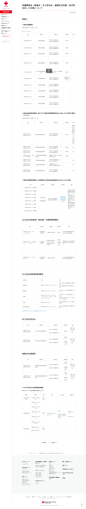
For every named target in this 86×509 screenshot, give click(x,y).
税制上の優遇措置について (26, 480)
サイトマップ (56, 498)
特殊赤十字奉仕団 (38, 475)
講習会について (4, 25)
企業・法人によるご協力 (26, 484)
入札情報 (44, 496)
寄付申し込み (5, 36)
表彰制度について (25, 481)
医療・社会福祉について (6, 31)
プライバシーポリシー (60, 496)
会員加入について (25, 478)
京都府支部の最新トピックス (27, 472)
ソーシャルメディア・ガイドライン (45, 498)
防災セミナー (51, 469)
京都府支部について (5, 16)
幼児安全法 (51, 466)
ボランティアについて (5, 21)
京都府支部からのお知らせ (33, 453)
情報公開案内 (69, 496)
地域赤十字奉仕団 (38, 472)
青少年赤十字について (5, 23)
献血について (3, 33)
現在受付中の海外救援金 (39, 466)
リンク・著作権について (51, 496)
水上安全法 (51, 465)
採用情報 (33, 496)
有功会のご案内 (24, 483)
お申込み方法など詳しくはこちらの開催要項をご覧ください (33, 310)
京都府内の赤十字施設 (25, 471)
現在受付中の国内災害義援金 (40, 465)
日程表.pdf (70, 416)
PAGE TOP (81, 503)
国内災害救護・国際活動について (6, 28)
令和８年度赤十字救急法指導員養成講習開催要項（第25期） (63, 198)
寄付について (3, 18)
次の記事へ (53, 442)
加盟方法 (37, 483)
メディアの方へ (38, 496)
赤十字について (4, 14)
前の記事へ (44, 442)
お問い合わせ (28, 496)
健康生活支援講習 (52, 468)
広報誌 (63, 478)
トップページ (24, 453)
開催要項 (66, 77)
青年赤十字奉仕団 (38, 474)
